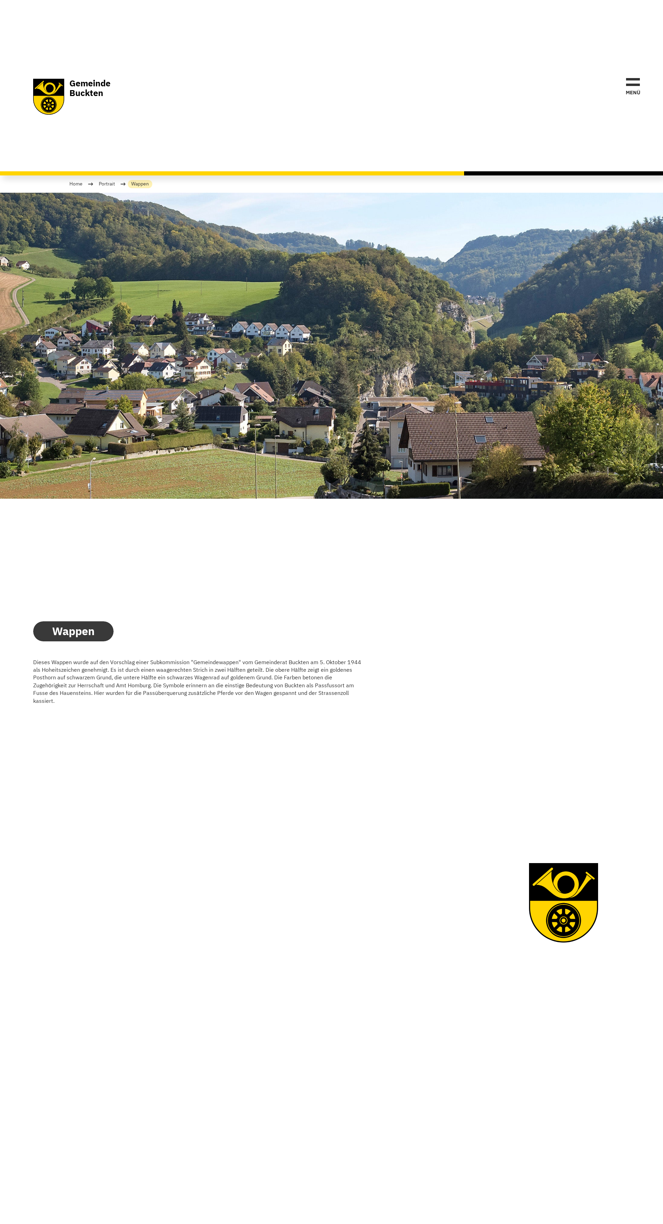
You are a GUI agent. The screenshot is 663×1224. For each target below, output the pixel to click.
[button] (632, 85)
